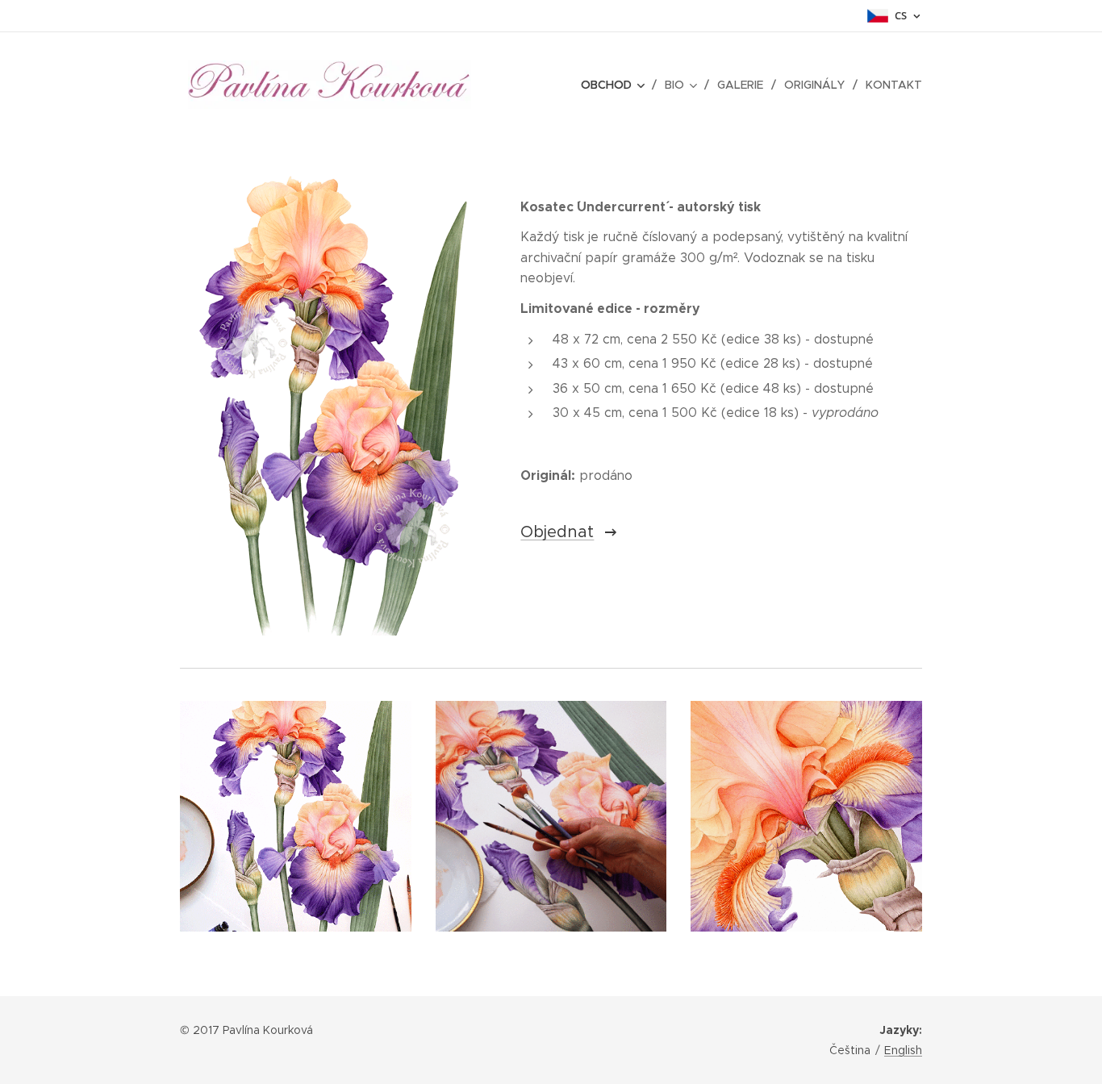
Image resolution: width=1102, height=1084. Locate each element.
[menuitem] (617, 85)
